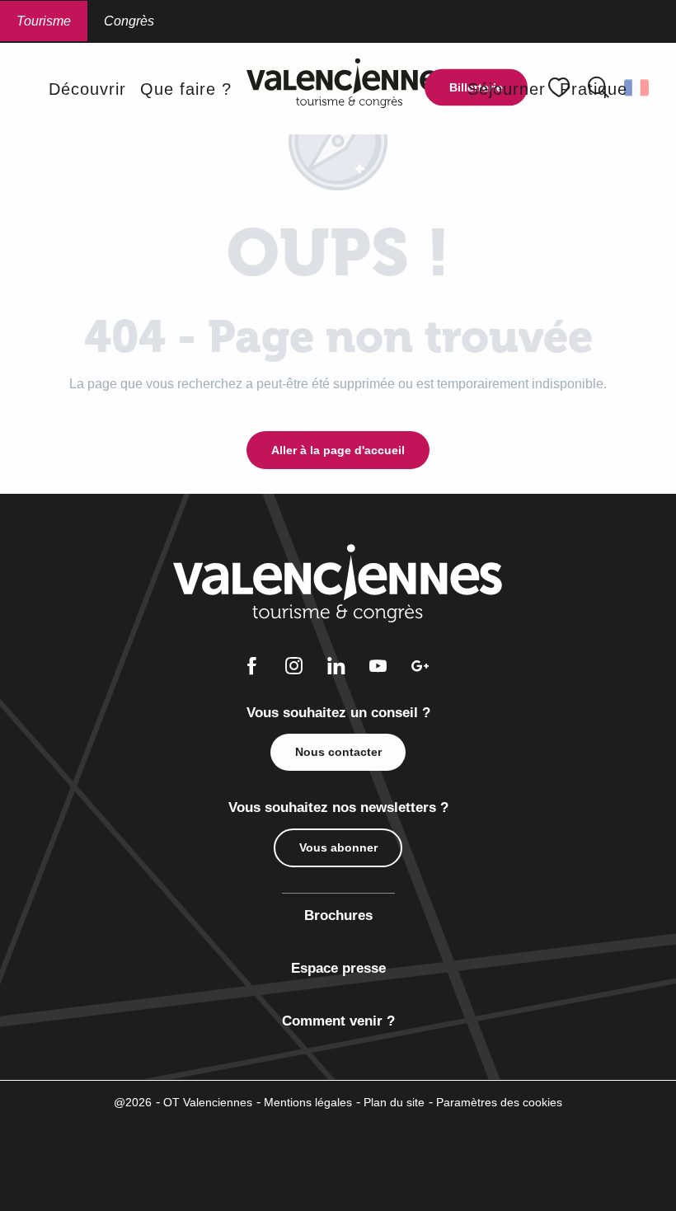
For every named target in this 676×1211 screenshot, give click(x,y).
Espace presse (338, 968)
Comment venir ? (338, 1021)
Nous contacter (338, 751)
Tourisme (43, 21)
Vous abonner (338, 847)
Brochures (338, 915)
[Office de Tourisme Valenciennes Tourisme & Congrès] (349, 89)
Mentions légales (308, 1102)
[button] (638, 87)
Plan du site (394, 1102)
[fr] (638, 87)
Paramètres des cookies (499, 1102)
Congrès (129, 21)
